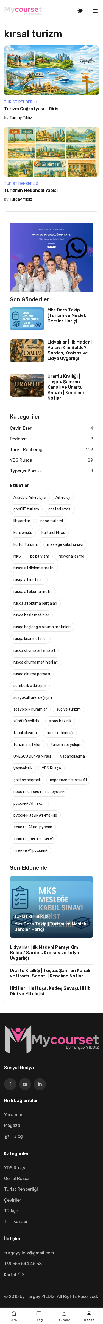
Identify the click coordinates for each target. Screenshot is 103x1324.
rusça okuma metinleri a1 (35, 662)
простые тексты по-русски (39, 791)
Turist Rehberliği (22, 102)
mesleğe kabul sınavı (65, 544)
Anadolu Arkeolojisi (29, 497)
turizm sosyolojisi (66, 744)
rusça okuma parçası (31, 674)
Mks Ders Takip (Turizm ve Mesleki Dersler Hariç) (67, 315)
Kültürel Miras (53, 532)
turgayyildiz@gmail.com (29, 1253)
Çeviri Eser (21, 428)
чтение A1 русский (30, 850)
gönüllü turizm (26, 509)
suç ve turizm (68, 709)
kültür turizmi (25, 544)
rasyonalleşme (71, 556)
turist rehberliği (59, 733)
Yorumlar (13, 1114)
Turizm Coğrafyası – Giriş (31, 108)
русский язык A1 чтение (35, 815)
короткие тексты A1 (68, 780)
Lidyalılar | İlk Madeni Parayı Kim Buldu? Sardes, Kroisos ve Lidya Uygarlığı (70, 350)
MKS (17, 556)
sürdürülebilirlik (26, 721)
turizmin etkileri (27, 744)
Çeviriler (12, 1200)
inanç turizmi (51, 521)
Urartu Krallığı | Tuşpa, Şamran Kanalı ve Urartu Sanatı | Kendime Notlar (66, 387)
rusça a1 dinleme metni (33, 568)
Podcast (18, 439)
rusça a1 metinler (28, 580)
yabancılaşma (72, 756)
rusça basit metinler (31, 615)
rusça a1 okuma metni (32, 591)
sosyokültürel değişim (32, 697)
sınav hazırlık (60, 721)
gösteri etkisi (59, 509)
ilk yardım (21, 521)
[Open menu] (96, 11)
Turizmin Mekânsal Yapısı (31, 190)
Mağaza (12, 1125)
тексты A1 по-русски (32, 827)
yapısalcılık (22, 768)
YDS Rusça (21, 460)
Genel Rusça (17, 1178)
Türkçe (11, 1210)
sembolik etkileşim (29, 685)
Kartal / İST (15, 1274)
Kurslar (20, 1221)
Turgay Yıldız (21, 118)
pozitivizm (39, 556)
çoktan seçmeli (27, 780)
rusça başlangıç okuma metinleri (42, 627)
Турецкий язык (26, 471)
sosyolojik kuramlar (30, 709)
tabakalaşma (25, 733)
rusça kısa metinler (30, 638)
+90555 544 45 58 (23, 1263)
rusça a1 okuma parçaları (35, 603)
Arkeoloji (62, 497)
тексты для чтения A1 (33, 838)
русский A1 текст (29, 803)
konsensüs (22, 532)
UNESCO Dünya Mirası (32, 756)
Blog (18, 1136)
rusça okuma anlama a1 (34, 650)
